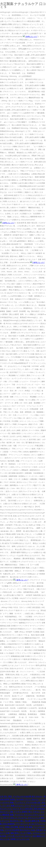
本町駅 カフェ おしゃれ (19, 839)
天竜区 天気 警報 (11, 827)
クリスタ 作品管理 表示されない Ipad (19, 830)
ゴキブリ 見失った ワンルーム (15, 817)
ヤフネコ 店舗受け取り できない (27, 811)
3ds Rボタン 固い (17, 821)
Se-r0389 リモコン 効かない (27, 799)
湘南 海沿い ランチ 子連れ (21, 833)
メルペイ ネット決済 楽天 (22, 808)
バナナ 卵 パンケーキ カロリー (19, 836)
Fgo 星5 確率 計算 (32, 821)
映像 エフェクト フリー (20, 805)
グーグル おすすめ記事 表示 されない (28, 796)
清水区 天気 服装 (25, 827)
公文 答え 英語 (6, 796)
